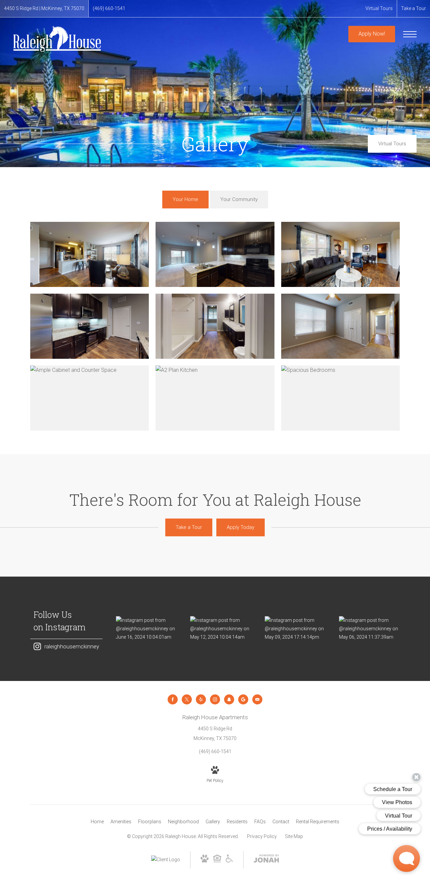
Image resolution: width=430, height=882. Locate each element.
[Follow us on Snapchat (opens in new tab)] (229, 699)
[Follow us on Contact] (257, 699)
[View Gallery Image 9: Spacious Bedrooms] (340, 398)
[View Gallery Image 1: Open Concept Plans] (89, 254)
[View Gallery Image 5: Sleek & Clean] (215, 326)
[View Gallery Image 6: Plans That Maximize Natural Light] (340, 326)
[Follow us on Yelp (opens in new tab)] (201, 699)
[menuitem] (97, 822)
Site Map (294, 836)
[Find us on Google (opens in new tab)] (243, 699)
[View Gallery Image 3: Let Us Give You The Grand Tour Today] (340, 254)
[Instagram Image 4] (369, 629)
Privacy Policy (262, 836)
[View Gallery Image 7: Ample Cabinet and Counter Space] (89, 398)
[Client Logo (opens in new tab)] (165, 859)
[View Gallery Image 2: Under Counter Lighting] (215, 254)
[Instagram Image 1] (146, 629)
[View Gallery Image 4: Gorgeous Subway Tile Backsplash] (89, 326)
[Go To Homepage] (57, 39)
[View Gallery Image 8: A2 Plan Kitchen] (215, 398)
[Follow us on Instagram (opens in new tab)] (215, 699)
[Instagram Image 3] (295, 629)
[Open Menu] (410, 34)
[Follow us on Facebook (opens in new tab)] (173, 699)
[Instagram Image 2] (220, 629)
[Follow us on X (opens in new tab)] (187, 699)
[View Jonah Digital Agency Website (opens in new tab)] (266, 859)
